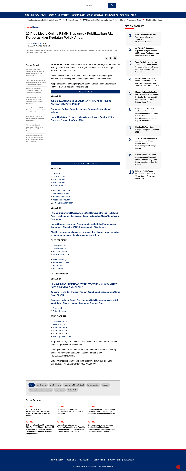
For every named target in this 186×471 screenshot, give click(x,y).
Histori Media (56, 460)
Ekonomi (52, 15)
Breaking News (55, 385)
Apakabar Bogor (60, 327)
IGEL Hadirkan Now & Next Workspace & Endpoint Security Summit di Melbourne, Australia (145, 38)
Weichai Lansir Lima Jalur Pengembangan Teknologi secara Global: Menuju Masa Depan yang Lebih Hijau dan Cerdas (146, 160)
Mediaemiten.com (61, 254)
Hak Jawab (129, 460)
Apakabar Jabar (60, 330)
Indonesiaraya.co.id (61, 197)
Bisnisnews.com (60, 248)
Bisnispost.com (59, 245)
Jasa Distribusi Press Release (41, 390)
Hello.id (56, 173)
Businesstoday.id (60, 259)
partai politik (72, 390)
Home (26, 15)
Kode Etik (71, 460)
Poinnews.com (59, 182)
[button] (106, 58)
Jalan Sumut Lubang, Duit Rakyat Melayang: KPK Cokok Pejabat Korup (52, 20)
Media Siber (99, 460)
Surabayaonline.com (62, 336)
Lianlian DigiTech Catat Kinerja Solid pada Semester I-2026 (147, 129)
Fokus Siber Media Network (74, 385)
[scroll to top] (178, 467)
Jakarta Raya (59, 324)
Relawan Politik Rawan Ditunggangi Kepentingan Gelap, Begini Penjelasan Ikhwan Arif (145, 174)
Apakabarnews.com (61, 200)
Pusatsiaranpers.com (63, 203)
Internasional (111, 15)
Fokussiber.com (60, 311)
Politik (43, 15)
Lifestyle (98, 15)
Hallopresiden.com (61, 191)
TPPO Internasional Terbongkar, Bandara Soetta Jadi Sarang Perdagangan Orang (112, 20)
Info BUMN (58, 266)
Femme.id (57, 308)
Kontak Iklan (114, 460)
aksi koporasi (42, 385)
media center (60, 390)
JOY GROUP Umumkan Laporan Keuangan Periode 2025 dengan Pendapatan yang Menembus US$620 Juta (147, 52)
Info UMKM (58, 269)
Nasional (34, 15)
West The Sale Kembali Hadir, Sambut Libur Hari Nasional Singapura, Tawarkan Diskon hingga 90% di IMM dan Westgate (147, 67)
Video (133, 15)
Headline (105, 385)
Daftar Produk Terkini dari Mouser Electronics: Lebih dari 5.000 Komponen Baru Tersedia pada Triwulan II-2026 (147, 82)
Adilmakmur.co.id (60, 186)
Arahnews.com (59, 179)
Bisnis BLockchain (61, 263)
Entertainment (78, 15)
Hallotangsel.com (60, 321)
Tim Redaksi (84, 460)
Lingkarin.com (59, 176)
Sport (90, 15)
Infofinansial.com (60, 251)
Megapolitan (64, 15)
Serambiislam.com (61, 194)
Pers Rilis (124, 15)
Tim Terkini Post (33, 43)
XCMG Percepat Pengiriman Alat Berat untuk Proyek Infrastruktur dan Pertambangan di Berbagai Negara (146, 143)
